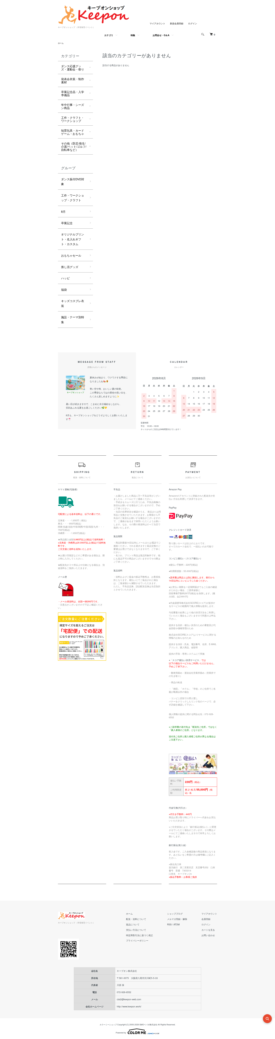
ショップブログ (175, 913)
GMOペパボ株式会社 (148, 1024)
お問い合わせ (208, 935)
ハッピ (65, 278)
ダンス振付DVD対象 (72, 181)
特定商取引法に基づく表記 (139, 935)
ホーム (61, 43)
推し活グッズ (69, 267)
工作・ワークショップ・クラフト (72, 197)
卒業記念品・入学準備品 (72, 93)
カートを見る (208, 929)
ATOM (176, 924)
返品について (132, 924)
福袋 (64, 289)
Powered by (121, 1032)
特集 (133, 35)
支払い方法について (136, 929)
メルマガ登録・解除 (177, 919)
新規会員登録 (176, 23)
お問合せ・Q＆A (161, 35)
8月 (63, 211)
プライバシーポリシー (137, 940)
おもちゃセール (71, 255)
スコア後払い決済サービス (185, 660)
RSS (169, 924)
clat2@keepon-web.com (129, 999)
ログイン (192, 23)
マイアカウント (157, 23)
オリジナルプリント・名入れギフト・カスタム (72, 239)
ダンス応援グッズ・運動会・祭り (72, 67)
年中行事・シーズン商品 (72, 106)
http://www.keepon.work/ (129, 1006)
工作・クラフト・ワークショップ (72, 119)
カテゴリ (108, 35)
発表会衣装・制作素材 (72, 80)
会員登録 (205, 919)
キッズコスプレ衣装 (72, 303)
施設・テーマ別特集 (72, 319)
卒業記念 (67, 223)
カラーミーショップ (108, 1024)
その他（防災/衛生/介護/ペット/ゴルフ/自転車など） (73, 146)
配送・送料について (136, 919)
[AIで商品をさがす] (267, 1018)
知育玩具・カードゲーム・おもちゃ (72, 132)
